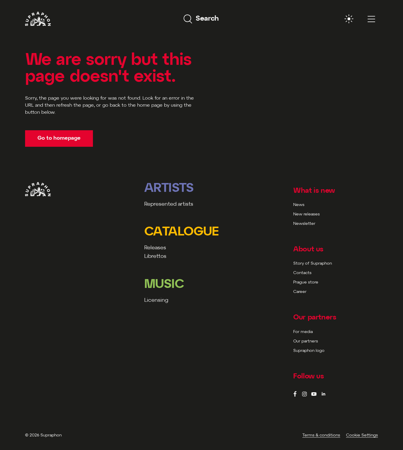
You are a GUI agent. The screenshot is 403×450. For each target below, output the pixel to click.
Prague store (305, 282)
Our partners (305, 341)
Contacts (302, 273)
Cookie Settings (362, 435)
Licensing (156, 300)
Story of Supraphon (312, 264)
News (298, 205)
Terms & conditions (321, 435)
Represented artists (168, 204)
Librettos (155, 256)
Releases (155, 247)
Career (300, 292)
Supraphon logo (309, 351)
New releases (306, 214)
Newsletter (304, 224)
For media (303, 332)
